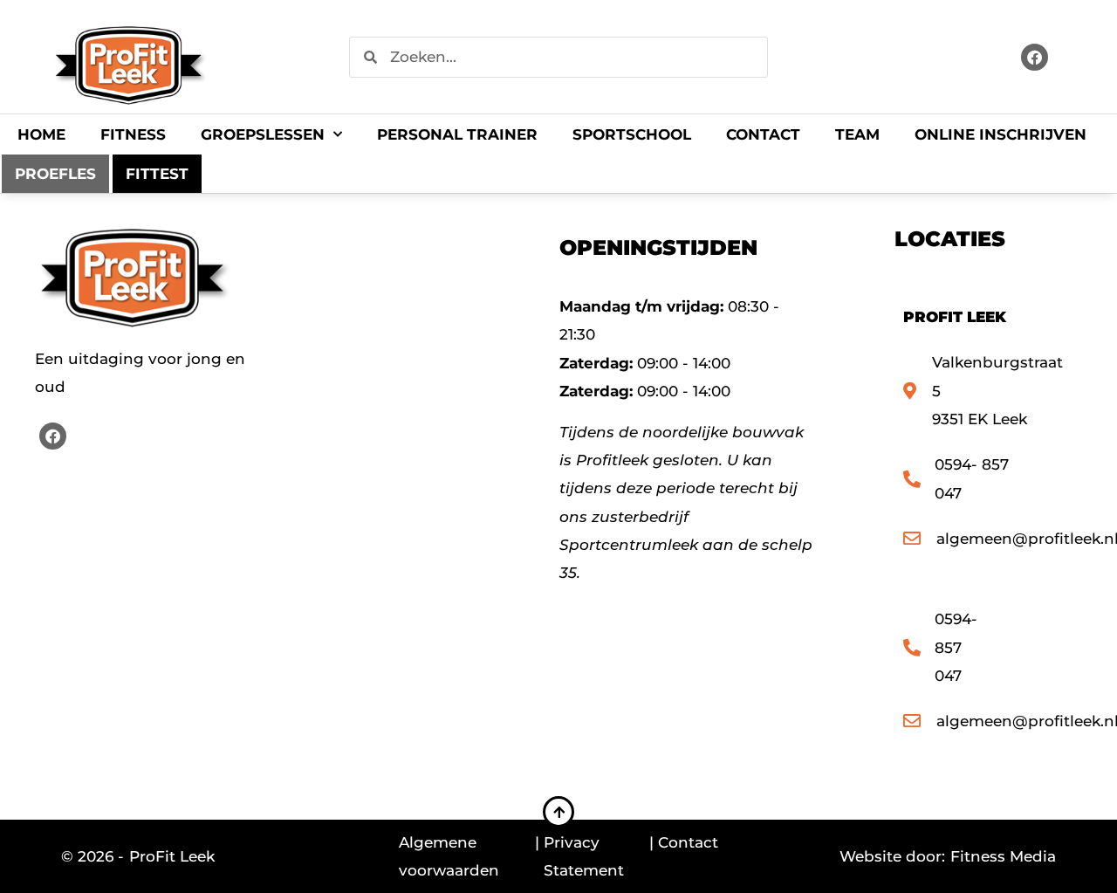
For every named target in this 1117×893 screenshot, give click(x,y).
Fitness (133, 134)
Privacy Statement (584, 856)
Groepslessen (263, 134)
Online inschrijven (1000, 134)
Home (41, 134)
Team (857, 134)
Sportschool (631, 134)
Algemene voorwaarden (449, 856)
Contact (763, 134)
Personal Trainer (457, 134)
